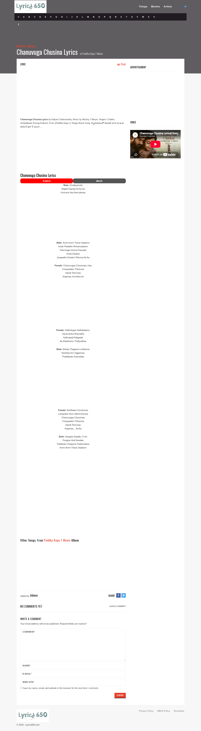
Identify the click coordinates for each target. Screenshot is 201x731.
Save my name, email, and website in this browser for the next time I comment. (61, 688)
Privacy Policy (146, 711)
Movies (155, 6)
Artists (168, 6)
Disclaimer (179, 711)
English (47, 181)
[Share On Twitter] (123, 595)
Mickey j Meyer (26, 46)
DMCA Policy (163, 711)
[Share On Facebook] (118, 595)
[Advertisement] (73, 92)
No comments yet (31, 606)
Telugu (143, 6)
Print (123, 64)
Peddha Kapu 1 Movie (92, 54)
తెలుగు (99, 181)
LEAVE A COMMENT (117, 606)
